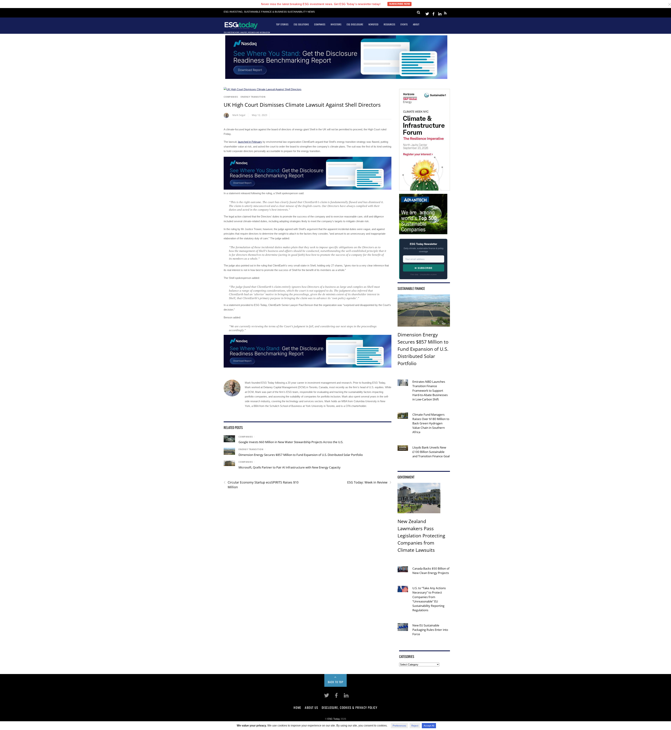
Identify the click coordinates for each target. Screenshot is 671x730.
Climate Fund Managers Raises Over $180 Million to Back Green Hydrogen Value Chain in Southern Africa (430, 423)
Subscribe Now (399, 4)
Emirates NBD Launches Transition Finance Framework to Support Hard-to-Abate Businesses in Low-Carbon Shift (430, 390)
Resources (389, 24)
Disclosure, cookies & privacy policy (349, 707)
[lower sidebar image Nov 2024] (423, 231)
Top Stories (282, 24)
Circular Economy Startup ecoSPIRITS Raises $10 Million (261, 484)
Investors (336, 24)
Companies (319, 24)
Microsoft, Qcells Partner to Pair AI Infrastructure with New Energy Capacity (290, 467)
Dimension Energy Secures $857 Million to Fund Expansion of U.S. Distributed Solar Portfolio (301, 455)
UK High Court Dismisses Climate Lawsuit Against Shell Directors (302, 104)
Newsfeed (373, 24)
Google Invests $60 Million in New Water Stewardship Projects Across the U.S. (291, 442)
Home (297, 707)
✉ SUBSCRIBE (423, 268)
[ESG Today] (241, 27)
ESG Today (333, 719)
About (416, 24)
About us (311, 707)
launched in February (250, 141)
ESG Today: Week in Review (369, 482)
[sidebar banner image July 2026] (424, 188)
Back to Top (335, 682)
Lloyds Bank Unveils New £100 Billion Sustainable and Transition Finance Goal (431, 451)
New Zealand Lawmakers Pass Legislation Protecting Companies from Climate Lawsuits (421, 535)
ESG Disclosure (355, 24)
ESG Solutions (301, 24)
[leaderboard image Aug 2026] (336, 77)
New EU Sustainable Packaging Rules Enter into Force (430, 629)
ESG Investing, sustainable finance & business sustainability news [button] (269, 11)
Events (404, 24)
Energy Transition (253, 96)
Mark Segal (238, 115)
